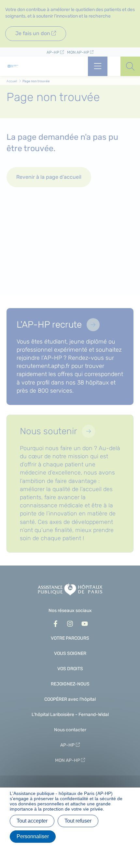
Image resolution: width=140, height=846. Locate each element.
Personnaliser (33, 836)
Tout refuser (77, 821)
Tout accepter (32, 821)
